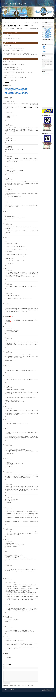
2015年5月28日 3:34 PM (8, 408)
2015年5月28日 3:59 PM (8, 430)
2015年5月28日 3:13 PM (8, 338)
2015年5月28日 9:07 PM (8, 552)
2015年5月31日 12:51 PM (8, 627)
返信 (5, 120)
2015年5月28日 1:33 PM (8, 202)
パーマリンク (16, 101)
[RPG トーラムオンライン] (47, 131)
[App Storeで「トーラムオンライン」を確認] (47, 149)
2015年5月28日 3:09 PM (8, 317)
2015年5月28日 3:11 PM (8, 328)
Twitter (15, 18)
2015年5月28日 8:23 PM (8, 541)
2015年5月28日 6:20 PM (8, 529)
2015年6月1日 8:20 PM (8, 638)
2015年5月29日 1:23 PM (8, 579)
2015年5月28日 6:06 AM (8, 156)
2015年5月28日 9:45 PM (8, 565)
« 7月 (43, 67)
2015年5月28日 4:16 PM (8, 459)
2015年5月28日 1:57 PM (8, 224)
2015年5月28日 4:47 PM (8, 472)
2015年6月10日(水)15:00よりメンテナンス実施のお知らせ (16, 88)
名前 (4, 666)
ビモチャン (44, 48)
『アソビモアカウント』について (29, 18)
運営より (12, 101)
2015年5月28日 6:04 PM (8, 508)
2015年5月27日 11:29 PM (8, 112)
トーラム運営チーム (16, 26)
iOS (10, 101)
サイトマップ (48, 18)
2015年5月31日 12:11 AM (8, 617)
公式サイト (11, 18)
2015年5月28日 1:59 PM (8, 238)
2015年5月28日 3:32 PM (8, 387)
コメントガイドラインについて (40, 18)
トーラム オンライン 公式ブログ (14, 3)
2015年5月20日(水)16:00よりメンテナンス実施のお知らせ (16, 92)
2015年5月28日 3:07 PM (8, 304)
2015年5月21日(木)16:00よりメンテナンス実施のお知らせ (16, 90)
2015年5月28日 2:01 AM (8, 138)
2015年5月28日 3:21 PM (8, 352)
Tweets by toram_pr (45, 73)
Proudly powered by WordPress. (47, 690)
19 (47, 62)
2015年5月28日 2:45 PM (8, 270)
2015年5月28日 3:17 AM (8, 147)
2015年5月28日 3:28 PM (8, 366)
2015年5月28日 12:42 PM (8, 191)
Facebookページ (20, 18)
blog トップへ (6, 18)
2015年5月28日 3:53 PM (8, 421)
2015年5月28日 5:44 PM (8, 497)
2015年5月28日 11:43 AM (8, 179)
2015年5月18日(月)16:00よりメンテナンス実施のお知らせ (16, 93)
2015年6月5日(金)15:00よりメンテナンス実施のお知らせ (16, 89)
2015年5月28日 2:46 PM (8, 284)
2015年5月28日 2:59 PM (8, 293)
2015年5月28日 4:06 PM (8, 445)
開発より (44, 51)
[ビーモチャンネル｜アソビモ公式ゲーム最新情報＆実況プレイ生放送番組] (47, 111)
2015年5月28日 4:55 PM (8, 484)
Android (8, 101)
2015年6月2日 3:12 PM (8, 654)
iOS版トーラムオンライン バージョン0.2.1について (11, 22)
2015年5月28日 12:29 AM (8, 125)
